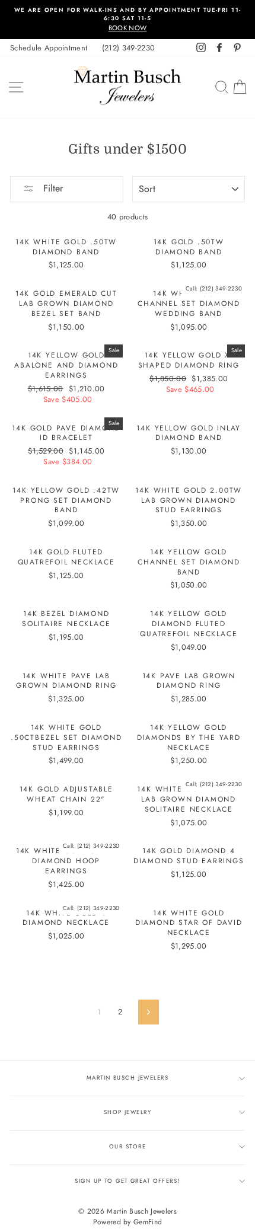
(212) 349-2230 (128, 47)
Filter (51, 188)
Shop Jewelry (127, 1112)
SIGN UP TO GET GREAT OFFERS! (127, 1181)
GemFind (147, 1222)
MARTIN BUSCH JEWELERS (127, 1078)
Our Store (127, 1146)
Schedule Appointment (48, 47)
